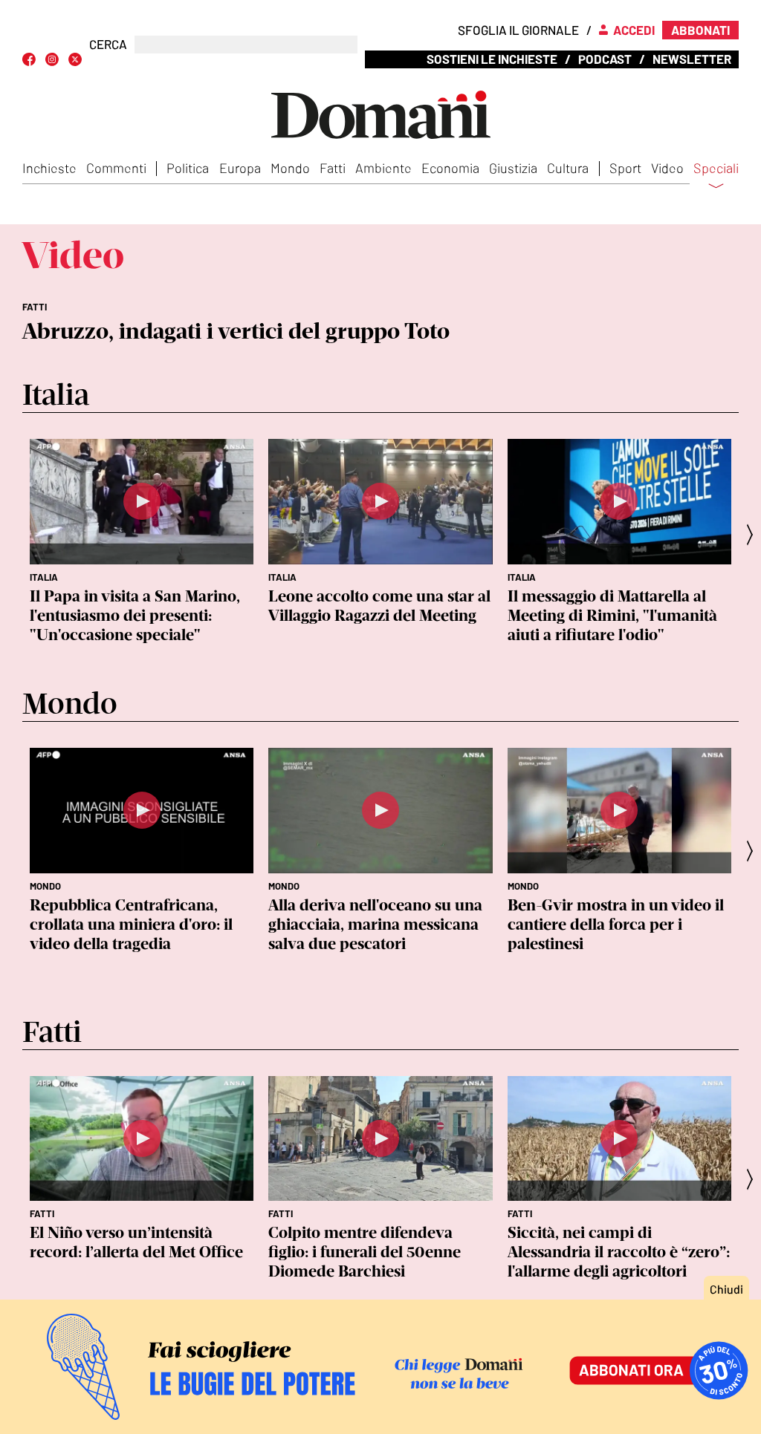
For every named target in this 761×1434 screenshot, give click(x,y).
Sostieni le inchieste (492, 58)
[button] (754, 534)
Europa (240, 168)
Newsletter (691, 58)
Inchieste (49, 168)
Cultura (568, 168)
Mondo (290, 168)
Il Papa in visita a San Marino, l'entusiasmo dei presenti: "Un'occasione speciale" (135, 615)
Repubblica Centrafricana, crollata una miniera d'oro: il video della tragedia (131, 924)
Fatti (333, 168)
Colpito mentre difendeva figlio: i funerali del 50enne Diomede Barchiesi (364, 1251)
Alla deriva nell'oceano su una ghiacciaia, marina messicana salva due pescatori (375, 924)
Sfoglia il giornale (518, 29)
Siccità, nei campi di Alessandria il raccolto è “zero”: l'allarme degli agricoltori (619, 1251)
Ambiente (383, 168)
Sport (625, 168)
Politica (187, 168)
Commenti (116, 168)
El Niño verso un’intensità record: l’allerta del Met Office (136, 1242)
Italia (44, 577)
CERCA (108, 44)
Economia (450, 168)
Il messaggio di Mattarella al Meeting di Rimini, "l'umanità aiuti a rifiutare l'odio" (612, 615)
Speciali (716, 168)
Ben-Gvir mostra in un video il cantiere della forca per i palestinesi (616, 924)
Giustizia (513, 168)
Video (667, 168)
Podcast (605, 58)
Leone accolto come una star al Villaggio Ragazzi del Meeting (379, 606)
